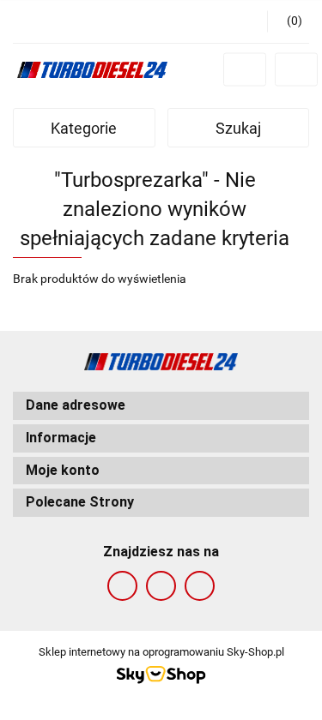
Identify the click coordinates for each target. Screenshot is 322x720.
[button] (161, 406)
